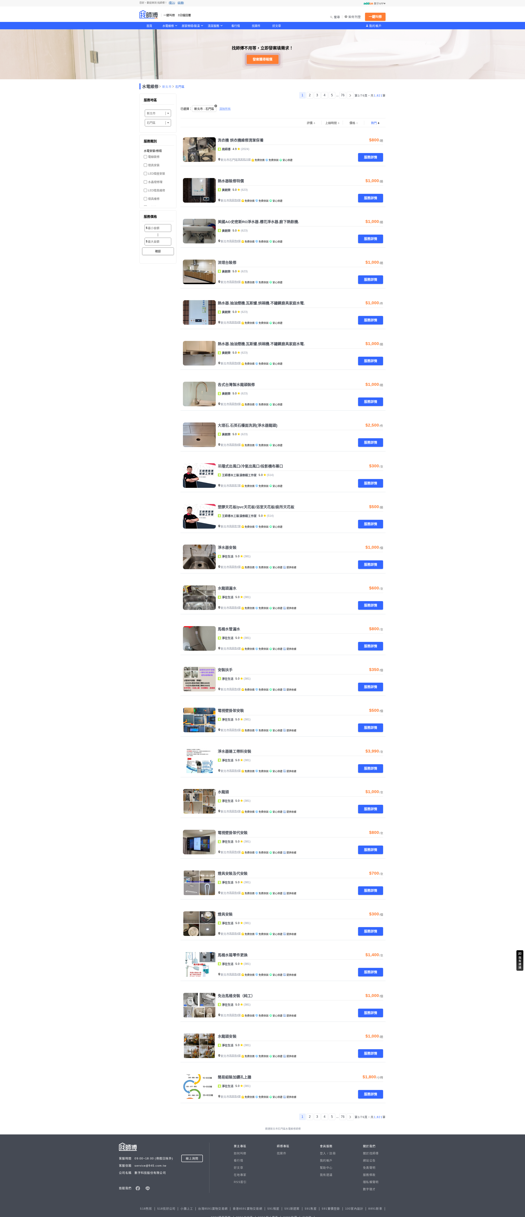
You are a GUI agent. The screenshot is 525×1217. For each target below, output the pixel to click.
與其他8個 (235, 200)
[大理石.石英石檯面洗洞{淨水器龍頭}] (199, 434)
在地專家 (240, 1174)
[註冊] (181, 2)
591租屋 (273, 1208)
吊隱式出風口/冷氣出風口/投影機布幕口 (250, 466)
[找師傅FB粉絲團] (138, 1188)
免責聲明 (369, 1167)
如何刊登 (354, 16)
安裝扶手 (225, 670)
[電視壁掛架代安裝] (199, 842)
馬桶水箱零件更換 (233, 955)
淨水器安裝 (227, 548)
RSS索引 (240, 1182)
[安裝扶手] (199, 679)
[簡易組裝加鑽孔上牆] (199, 1086)
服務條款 (369, 1174)
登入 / (324, 1153)
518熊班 (146, 1208)
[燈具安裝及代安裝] (199, 883)
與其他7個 (235, 485)
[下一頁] (350, 95)
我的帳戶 (375, 25)
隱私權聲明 (371, 1182)
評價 (310, 123)
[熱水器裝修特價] (199, 190)
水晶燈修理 (155, 182)
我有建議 (326, 1174)
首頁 (149, 25)
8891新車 (375, 1208)
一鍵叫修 (375, 16)
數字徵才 (369, 1189)
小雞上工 (186, 1208)
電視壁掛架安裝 (231, 711)
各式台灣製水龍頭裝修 (236, 385)
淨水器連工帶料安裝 (234, 751)
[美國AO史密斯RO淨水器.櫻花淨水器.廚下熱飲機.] (199, 231)
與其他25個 (244, 159)
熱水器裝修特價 (231, 181)
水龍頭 (223, 792)
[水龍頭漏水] (199, 597)
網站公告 (369, 1160)
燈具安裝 (154, 165)
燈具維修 (154, 198)
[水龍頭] (199, 801)
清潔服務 (213, 25)
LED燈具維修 (156, 190)
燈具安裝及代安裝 (233, 874)
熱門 (374, 123)
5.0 (235, 189)
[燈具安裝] (199, 923)
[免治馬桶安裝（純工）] (199, 1005)
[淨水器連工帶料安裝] (199, 760)
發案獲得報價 (262, 59)
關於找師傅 (371, 1153)
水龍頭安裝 (227, 1036)
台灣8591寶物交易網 (213, 1208)
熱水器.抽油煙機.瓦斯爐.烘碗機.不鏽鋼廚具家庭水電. (261, 303)
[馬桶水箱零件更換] (199, 964)
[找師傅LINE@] (147, 1188)
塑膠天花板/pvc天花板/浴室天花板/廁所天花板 (256, 507)
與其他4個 (235, 566)
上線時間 (331, 123)
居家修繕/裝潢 (191, 25)
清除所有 (225, 108)
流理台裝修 (227, 263)
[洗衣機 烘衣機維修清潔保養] (199, 149)
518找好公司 (166, 1208)
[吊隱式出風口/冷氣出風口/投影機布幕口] (199, 475)
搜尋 (337, 17)
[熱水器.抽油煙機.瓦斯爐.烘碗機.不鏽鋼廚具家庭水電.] (199, 312)
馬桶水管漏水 (229, 629)
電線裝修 (154, 156)
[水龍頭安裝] (199, 1045)
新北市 (167, 86)
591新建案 (292, 1208)
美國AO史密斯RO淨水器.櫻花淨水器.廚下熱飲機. (258, 222)
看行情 (235, 25)
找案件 (256, 25)
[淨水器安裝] (199, 557)
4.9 (235, 149)
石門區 (180, 86)
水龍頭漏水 (227, 588)
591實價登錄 (331, 1208)
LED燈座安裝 (156, 173)
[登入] (172, 2)
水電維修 (168, 25)
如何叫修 (240, 1153)
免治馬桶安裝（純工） (236, 996)
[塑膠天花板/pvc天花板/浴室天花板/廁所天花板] (199, 516)
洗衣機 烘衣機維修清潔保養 (241, 140)
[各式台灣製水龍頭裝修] (199, 394)
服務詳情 (370, 157)
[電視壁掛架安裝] (199, 720)
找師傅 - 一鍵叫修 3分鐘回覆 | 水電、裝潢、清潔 (148, 14)
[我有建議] (519, 960)
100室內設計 (354, 1208)
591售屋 (311, 1208)
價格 (352, 123)
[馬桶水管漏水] (199, 638)
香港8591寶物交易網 (247, 1208)
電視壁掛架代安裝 (233, 833)
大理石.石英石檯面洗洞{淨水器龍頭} (247, 425)
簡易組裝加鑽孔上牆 (234, 1077)
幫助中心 (326, 1167)
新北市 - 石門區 (204, 108)
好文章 (276, 25)
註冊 (332, 1153)
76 (343, 95)
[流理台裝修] (199, 272)
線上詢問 (192, 1158)
